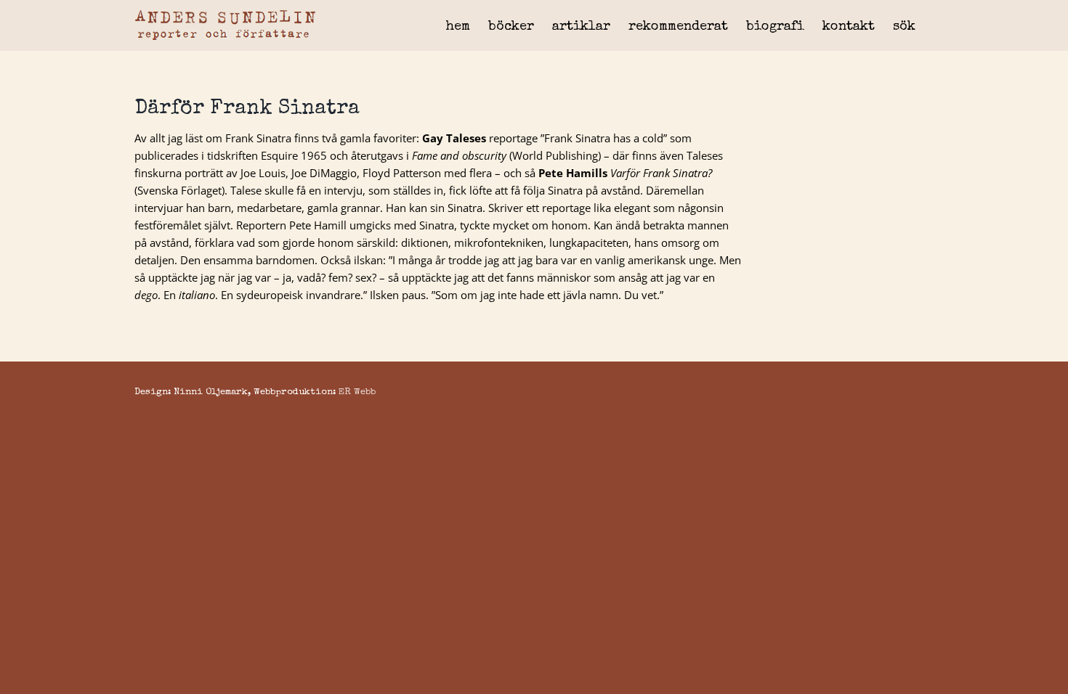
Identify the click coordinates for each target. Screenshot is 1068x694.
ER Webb (357, 392)
